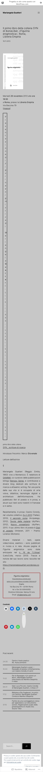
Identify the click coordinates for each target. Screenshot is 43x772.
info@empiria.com (24, 595)
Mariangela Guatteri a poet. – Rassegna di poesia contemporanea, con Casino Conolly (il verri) (26, 669)
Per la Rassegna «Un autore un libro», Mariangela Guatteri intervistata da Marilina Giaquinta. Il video (25, 678)
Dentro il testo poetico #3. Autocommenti (20, 661)
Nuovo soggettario (20, 524)
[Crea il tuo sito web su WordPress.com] (21, 2)
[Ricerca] (26, 746)
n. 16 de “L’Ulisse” (29, 552)
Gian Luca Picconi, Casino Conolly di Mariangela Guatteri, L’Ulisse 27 (25, 687)
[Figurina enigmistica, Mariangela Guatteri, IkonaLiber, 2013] (13, 90)
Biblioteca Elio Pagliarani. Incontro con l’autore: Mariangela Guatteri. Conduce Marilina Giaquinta (25, 694)
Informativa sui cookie (14, 762)
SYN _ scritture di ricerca (14, 447)
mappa (7, 108)
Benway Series (17, 481)
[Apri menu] (38, 12)
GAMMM (7, 477)
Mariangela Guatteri (12, 12)
